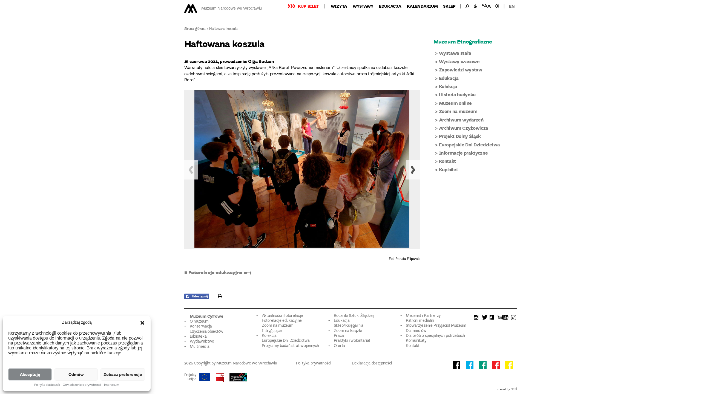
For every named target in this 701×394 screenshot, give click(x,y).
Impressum (111, 385)
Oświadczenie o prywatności (82, 385)
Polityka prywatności (313, 363)
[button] (142, 323)
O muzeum (199, 321)
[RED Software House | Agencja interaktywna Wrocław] (514, 389)
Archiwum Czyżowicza (464, 127)
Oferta (339, 346)
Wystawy (363, 6)
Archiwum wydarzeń (461, 119)
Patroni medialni (420, 320)
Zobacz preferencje (123, 374)
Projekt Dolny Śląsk (460, 136)
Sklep (449, 6)
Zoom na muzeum (458, 111)
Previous (191, 169)
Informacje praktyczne (463, 152)
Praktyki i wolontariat (352, 340)
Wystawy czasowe (459, 61)
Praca (339, 335)
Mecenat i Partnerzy (423, 315)
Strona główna (195, 29)
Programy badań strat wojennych (290, 346)
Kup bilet (308, 6)
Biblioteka (198, 336)
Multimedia (199, 346)
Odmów (76, 374)
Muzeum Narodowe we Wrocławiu (231, 8)
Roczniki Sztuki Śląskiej (354, 315)
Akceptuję (30, 374)
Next (413, 169)
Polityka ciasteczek (47, 385)
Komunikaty (416, 340)
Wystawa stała (455, 53)
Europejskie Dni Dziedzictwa (469, 144)
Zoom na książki (348, 331)
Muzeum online (455, 103)
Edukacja (390, 6)
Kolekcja (448, 86)
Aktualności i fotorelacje (282, 315)
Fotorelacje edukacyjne (282, 320)
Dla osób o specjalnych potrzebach (435, 335)
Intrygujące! (272, 331)
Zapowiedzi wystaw (460, 69)
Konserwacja (201, 326)
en (512, 6)
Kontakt (447, 161)
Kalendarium (422, 6)
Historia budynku (457, 94)
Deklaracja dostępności (372, 363)
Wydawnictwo (202, 341)
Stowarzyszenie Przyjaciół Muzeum (436, 325)
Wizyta (339, 6)
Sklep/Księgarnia (348, 325)
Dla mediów (416, 331)
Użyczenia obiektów (207, 331)
